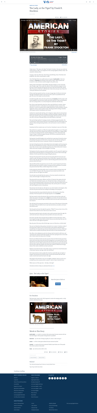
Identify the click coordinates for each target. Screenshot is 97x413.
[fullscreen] (76, 50)
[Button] (57, 17)
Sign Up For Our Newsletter (19, 388)
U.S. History (51, 407)
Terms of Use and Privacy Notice (20, 382)
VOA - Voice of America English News (39, 58)
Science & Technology (53, 405)
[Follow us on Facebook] (49, 378)
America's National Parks (19, 403)
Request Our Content (18, 386)
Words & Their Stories (53, 409)
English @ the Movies (35, 379)
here (53, 265)
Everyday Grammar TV (35, 382)
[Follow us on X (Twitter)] (52, 378)
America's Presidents (18, 405)
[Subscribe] (65, 378)
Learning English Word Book (19, 394)
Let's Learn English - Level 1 (36, 386)
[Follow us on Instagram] (57, 378)
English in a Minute (35, 377)
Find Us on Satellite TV (18, 392)
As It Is (32, 403)
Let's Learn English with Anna (37, 384)
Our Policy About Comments (19, 397)
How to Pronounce (34, 397)
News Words (33, 394)
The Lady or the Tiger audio (37, 57)
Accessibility (16, 384)
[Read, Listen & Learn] (93, 2)
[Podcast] (63, 378)
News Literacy (34, 392)
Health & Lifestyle (52, 403)
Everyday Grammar (35, 409)
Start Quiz (58, 283)
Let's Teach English (34, 390)
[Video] (90, 2)
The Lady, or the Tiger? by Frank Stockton (30, 20)
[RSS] (60, 378)
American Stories (34, 5)
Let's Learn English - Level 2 (36, 388)
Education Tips (34, 407)
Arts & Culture (17, 409)
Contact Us (16, 379)
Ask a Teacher (34, 405)
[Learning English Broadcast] (86, 2)
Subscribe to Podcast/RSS (19, 390)
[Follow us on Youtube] (55, 378)
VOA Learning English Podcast (72, 403)
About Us (15, 377)
